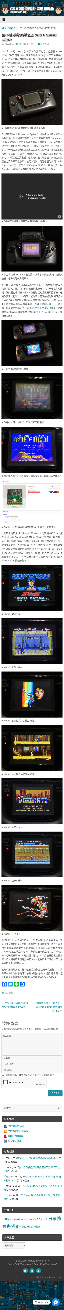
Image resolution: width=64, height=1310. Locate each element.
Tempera (44, 1277)
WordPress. (55, 1277)
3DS (12, 1219)
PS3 (26, 1220)
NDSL (21, 1219)
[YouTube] (25, 1270)
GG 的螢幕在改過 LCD (42, 308)
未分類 (34, 1227)
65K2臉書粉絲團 (16, 1126)
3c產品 (5, 1219)
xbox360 (41, 1219)
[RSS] (38, 1270)
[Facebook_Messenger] (56, 1302)
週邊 (38, 1227)
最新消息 (26, 1227)
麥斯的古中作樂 (16, 1136)
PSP (29, 1220)
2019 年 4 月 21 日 (27, 44)
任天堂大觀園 (14, 1141)
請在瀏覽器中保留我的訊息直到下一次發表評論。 (30, 1074)
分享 (52, 1218)
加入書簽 (9, 992)
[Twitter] (32, 1270)
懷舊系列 (12, 28)
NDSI (16, 1220)
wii (32, 1219)
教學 (18, 1227)
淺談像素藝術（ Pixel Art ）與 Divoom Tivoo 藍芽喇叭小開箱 (48, 1006)
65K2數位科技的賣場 (18, 1131)
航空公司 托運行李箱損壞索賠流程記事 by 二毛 (15, 1004)
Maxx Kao (9, 44)
